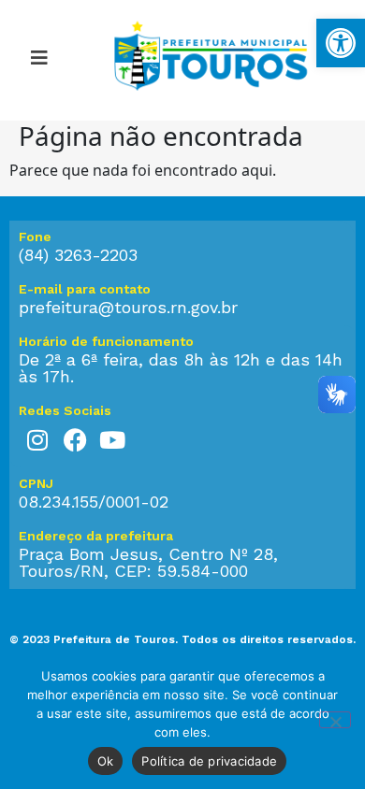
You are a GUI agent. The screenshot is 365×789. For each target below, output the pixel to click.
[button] (39, 61)
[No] (335, 719)
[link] (340, 43)
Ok (105, 760)
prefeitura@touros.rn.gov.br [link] (128, 307)
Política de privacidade (209, 760)
